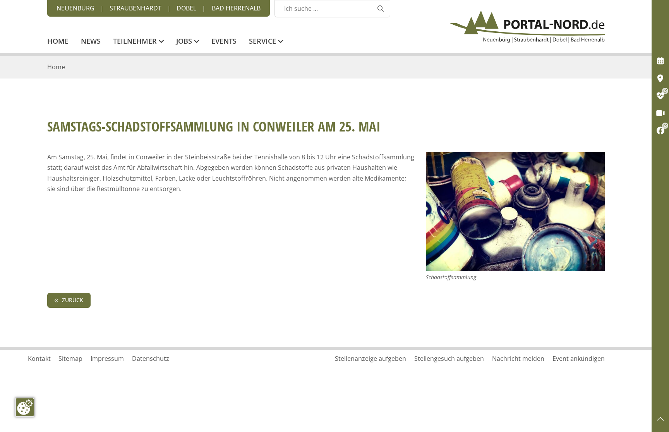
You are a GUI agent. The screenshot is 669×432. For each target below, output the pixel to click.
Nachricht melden (518, 358)
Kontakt (39, 358)
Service (263, 42)
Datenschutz (150, 358)
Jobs (185, 42)
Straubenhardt (135, 8)
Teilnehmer (136, 42)
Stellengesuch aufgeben (449, 358)
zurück (71, 300)
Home (58, 42)
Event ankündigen (578, 358)
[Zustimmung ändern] (24, 407)
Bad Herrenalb (236, 8)
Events (224, 42)
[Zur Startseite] (527, 26)
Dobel (186, 8)
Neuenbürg (75, 8)
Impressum (107, 358)
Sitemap (70, 358)
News (91, 42)
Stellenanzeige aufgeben (370, 358)
